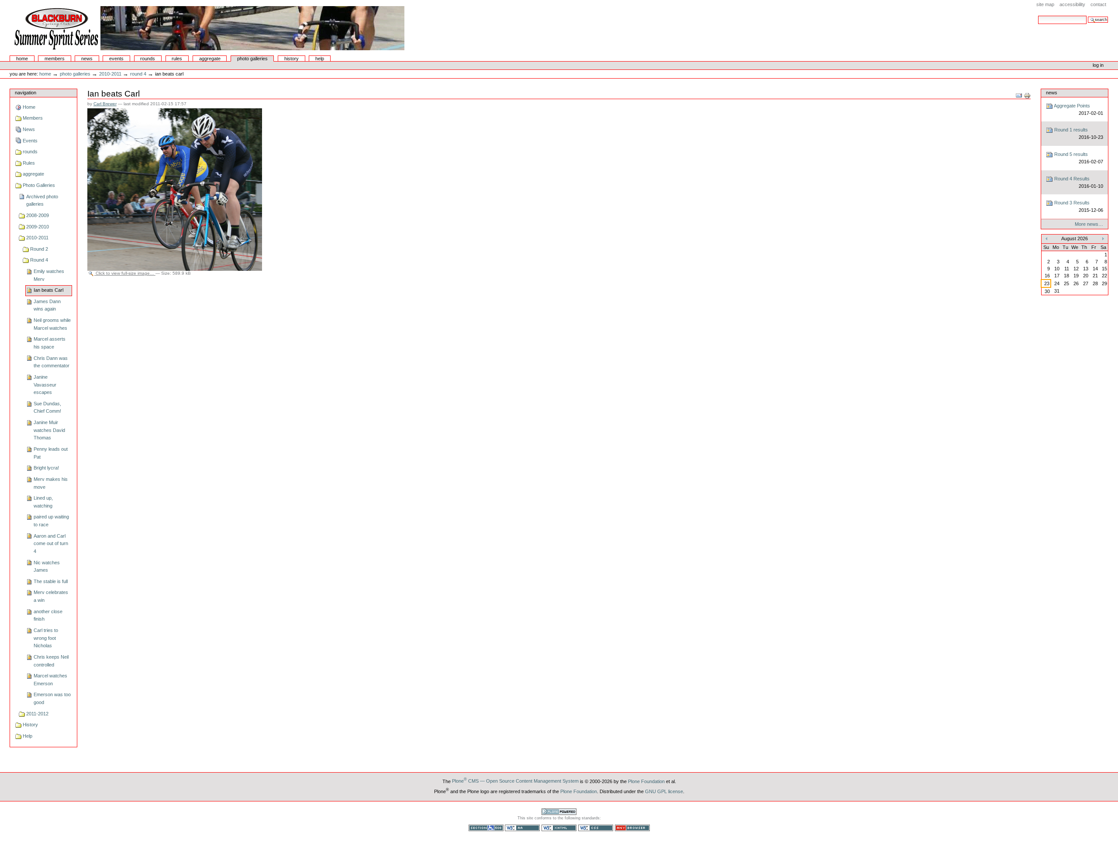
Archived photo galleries (42, 200)
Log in (1098, 65)
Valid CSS (595, 828)
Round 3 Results (1078, 206)
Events (116, 58)
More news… (1089, 224)
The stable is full (51, 581)
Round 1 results (1078, 133)
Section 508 (486, 828)
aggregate (210, 58)
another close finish (48, 615)
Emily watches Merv (49, 275)
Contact (1098, 4)
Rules (177, 58)
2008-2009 (37, 215)
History (291, 58)
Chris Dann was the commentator (51, 362)
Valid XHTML (559, 828)
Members (55, 58)
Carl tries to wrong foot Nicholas (46, 638)
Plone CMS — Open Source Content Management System (515, 781)
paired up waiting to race (51, 520)
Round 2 (39, 249)
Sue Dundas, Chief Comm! (47, 407)
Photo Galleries (252, 58)
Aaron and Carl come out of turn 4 (51, 543)
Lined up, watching (43, 501)
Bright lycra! (46, 467)
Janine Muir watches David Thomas (49, 430)
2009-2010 (37, 226)
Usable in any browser (632, 828)
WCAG (522, 828)
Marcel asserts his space (50, 342)
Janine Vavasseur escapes (45, 384)
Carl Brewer (105, 103)
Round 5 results (1078, 158)
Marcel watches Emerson (50, 679)
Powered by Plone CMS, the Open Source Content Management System (559, 811)
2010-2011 (110, 73)
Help (319, 58)
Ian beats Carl (48, 290)
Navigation (25, 92)
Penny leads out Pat (51, 452)
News (87, 58)
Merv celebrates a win (51, 596)
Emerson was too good (52, 698)
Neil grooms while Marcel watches (52, 324)
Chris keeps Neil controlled (51, 660)
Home (22, 58)
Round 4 (138, 73)
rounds (147, 58)
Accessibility (1072, 4)
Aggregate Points (1078, 109)
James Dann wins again (47, 305)
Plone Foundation (646, 781)
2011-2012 (37, 713)
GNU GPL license (664, 791)
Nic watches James (47, 566)
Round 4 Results (1078, 182)
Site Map (1045, 4)
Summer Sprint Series (207, 28)
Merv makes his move (51, 483)
